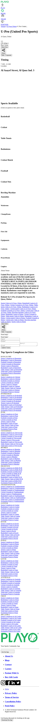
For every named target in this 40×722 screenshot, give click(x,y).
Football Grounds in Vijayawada (11, 436)
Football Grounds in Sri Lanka (11, 620)
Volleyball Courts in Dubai (9, 555)
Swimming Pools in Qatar (9, 575)
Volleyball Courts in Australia (10, 592)
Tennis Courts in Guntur (9, 512)
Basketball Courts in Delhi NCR (11, 477)
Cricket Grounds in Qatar (9, 566)
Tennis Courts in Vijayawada (10, 440)
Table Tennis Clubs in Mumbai (11, 460)
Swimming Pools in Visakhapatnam (12, 501)
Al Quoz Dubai (11, 26)
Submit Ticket (6, 347)
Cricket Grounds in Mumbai (10, 455)
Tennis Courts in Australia (9, 587)
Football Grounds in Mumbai (10, 453)
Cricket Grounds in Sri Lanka (10, 622)
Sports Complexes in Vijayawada (11, 433)
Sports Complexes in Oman (10, 598)
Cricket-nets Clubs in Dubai (15, 320)
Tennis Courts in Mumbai (9, 457)
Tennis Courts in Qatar (8, 568)
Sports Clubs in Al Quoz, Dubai (11, 303)
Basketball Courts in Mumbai (10, 459)
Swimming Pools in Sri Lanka (10, 631)
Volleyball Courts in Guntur (10, 518)
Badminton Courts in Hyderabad (11, 397)
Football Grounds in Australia (10, 583)
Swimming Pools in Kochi (9, 538)
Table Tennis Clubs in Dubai (10, 553)
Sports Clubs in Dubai (18, 322)
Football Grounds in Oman (9, 601)
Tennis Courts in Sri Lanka (9, 624)
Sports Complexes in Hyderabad (11, 395)
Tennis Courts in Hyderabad (10, 403)
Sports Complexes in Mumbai (10, 449)
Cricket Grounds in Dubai (9, 548)
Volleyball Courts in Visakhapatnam (12, 499)
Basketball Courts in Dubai (14, 314)
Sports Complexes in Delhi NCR (11, 468)
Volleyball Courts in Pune (9, 427)
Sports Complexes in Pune (9, 414)
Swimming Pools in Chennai (10, 392)
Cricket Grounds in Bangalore (10, 364)
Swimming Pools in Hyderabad (11, 410)
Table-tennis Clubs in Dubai (15, 316)
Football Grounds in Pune (9, 418)
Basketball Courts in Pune (9, 423)
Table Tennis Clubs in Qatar (10, 572)
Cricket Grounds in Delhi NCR (11, 473)
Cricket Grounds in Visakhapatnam (12, 492)
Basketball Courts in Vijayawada (11, 442)
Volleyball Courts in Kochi (9, 537)
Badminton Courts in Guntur (10, 507)
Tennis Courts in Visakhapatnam (11, 494)
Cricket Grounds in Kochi (9, 529)
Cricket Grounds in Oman (9, 603)
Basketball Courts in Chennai (10, 386)
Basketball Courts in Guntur (10, 514)
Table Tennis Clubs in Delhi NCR (12, 479)
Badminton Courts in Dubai (10, 544)
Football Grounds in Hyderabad (11, 399)
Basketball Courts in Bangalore (11, 368)
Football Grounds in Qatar (9, 564)
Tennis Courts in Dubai (8, 549)
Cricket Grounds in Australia (10, 585)
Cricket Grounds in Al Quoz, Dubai (21, 305)
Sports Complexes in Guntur (10, 505)
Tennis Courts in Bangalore (10, 366)
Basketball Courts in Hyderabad (11, 405)
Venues (3, 26)
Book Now (5, 47)
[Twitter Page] (18, 684)
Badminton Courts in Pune (9, 416)
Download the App (7, 720)
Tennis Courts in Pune (8, 421)
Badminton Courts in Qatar (9, 562)
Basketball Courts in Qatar (9, 570)
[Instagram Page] (3, 684)
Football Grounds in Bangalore (11, 362)
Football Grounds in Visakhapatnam (12, 490)
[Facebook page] (8, 684)
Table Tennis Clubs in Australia (11, 590)
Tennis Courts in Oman (8, 605)
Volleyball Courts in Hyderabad (11, 408)
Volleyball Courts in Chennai (10, 390)
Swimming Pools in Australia (10, 594)
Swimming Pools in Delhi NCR (11, 483)
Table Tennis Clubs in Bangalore (11, 369)
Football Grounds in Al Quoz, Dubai (13, 310)
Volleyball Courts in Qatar (9, 574)
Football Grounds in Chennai (10, 381)
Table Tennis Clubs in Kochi (10, 535)
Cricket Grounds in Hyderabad (11, 401)
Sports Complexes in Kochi (10, 524)
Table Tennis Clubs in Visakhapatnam (13, 498)
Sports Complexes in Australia (10, 579)
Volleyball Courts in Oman (9, 611)
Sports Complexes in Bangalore (11, 358)
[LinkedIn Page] (13, 684)
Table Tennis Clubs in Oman (10, 609)
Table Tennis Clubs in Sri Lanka (11, 627)
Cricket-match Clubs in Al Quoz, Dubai (23, 309)
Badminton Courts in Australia (11, 581)
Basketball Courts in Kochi (9, 533)
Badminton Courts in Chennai (10, 379)
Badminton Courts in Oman (10, 600)
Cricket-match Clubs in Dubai (15, 318)
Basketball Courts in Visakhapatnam (12, 496)
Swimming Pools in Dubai (9, 557)
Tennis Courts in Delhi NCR (10, 475)
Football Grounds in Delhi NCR (11, 472)
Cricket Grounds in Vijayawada (11, 438)
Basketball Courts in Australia (10, 588)
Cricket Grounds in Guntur (9, 511)
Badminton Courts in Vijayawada (11, 434)
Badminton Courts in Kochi (10, 525)
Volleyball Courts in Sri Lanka (11, 629)
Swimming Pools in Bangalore (11, 373)
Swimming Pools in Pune (9, 429)
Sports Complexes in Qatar (9, 561)
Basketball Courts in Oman (9, 607)
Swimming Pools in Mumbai (10, 464)
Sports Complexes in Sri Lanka (11, 616)
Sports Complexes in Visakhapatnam (13, 486)
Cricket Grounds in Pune (9, 420)
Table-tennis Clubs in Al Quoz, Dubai (19, 306)
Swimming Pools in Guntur (10, 520)
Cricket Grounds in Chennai (10, 382)
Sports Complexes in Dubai (10, 542)
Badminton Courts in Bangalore (11, 360)
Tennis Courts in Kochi (8, 531)
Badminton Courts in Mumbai (10, 451)
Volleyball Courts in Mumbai (10, 462)
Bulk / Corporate (6, 55)
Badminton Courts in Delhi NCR (11, 470)
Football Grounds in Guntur (10, 509)
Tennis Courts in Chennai (9, 384)
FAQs (7, 689)
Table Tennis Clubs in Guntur (10, 516)
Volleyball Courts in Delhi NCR (11, 481)
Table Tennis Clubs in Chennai (11, 388)
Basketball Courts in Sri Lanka (11, 626)
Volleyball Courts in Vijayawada (11, 446)
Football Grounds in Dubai (9, 546)
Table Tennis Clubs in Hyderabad (12, 407)
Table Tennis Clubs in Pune (10, 425)
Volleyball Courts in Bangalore (11, 371)
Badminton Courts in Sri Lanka (11, 618)
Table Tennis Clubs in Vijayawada (12, 444)
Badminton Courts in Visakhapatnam (13, 488)
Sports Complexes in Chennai (10, 377)
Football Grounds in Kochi (9, 527)
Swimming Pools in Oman (9, 613)
